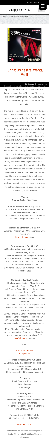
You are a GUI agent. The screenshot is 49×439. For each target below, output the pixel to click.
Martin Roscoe (21, 237)
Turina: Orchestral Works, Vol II (24, 72)
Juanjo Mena (24, 353)
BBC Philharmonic (24, 350)
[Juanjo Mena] (17, 10)
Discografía (35, 431)
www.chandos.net (24, 424)
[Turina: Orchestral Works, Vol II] (24, 63)
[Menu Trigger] (43, 6)
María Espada (20, 338)
